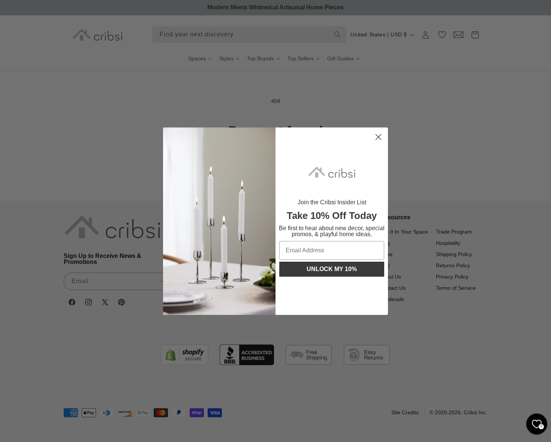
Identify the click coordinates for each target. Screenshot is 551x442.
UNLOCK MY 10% (332, 269)
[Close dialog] (378, 137)
